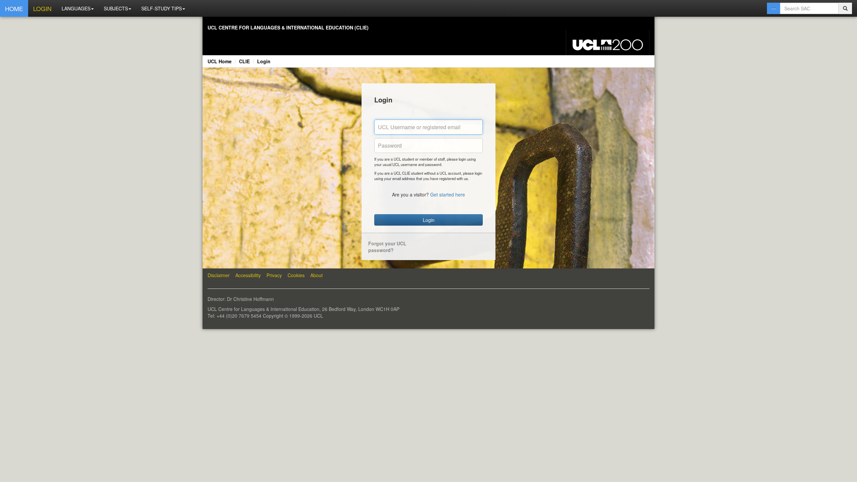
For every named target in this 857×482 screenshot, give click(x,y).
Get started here (447, 194)
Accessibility (248, 275)
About (316, 275)
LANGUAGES (76, 8)
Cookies (296, 275)
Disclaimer (219, 275)
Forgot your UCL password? (387, 246)
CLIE (244, 61)
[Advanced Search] (773, 8)
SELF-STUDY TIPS (161, 8)
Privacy (274, 275)
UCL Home (220, 61)
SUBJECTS (116, 8)
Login (263, 61)
